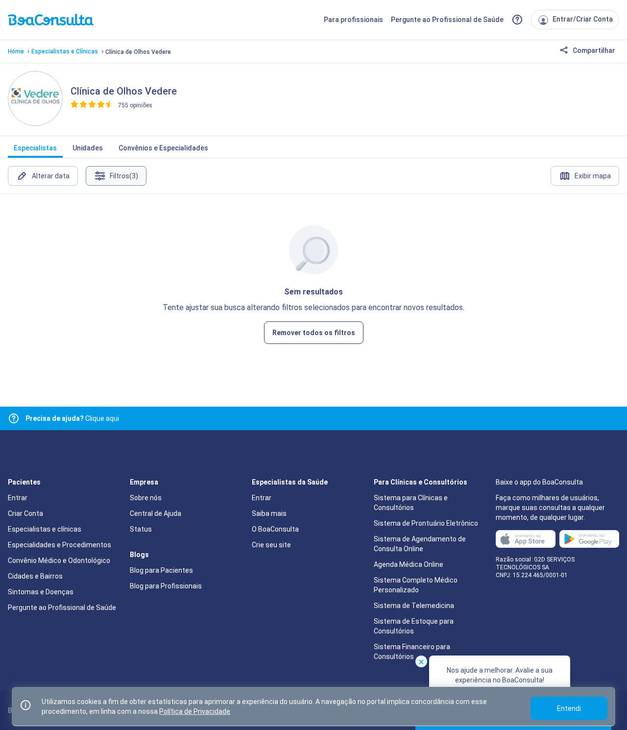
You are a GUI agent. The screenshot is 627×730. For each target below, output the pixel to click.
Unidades (87, 148)
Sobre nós (146, 498)
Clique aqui (72, 418)
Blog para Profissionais (166, 586)
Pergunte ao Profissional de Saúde (447, 20)
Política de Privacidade (194, 711)
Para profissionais (353, 20)
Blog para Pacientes (161, 570)
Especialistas (35, 148)
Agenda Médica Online (408, 564)
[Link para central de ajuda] (14, 418)
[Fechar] (421, 661)
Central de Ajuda (155, 513)
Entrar (17, 498)
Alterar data (51, 176)
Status (141, 529)
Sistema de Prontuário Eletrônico (426, 523)
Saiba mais (269, 513)
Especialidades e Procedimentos (59, 545)
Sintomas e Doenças (40, 592)
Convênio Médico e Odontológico (59, 560)
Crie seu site (271, 545)
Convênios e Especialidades (163, 148)
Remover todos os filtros (313, 333)
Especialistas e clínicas (44, 529)
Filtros (124, 176)
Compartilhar (593, 50)
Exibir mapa (593, 176)
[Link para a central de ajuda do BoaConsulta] (517, 19)
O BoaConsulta (275, 529)
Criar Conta (25, 513)
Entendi (569, 708)
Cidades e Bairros (35, 576)
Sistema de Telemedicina (414, 605)
